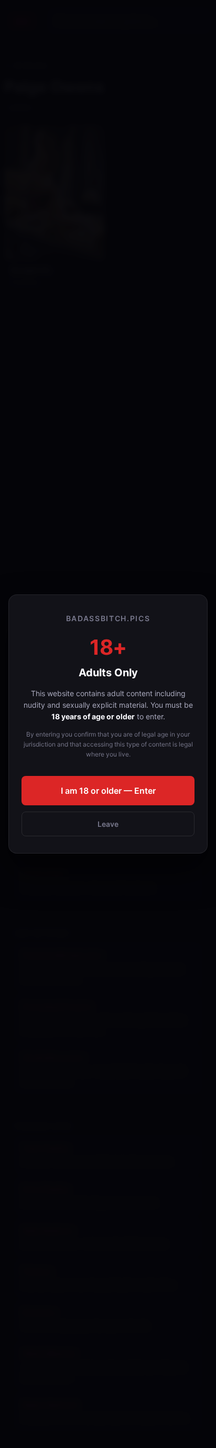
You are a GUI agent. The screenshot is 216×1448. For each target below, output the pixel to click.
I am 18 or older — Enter (108, 790)
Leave (108, 823)
